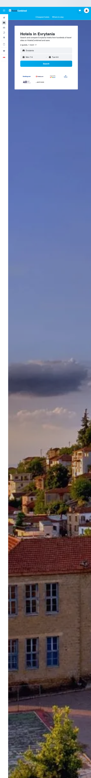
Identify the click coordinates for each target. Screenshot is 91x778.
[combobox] (28, 45)
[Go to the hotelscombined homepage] (18, 10)
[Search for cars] (4, 27)
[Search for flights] (4, 17)
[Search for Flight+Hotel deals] (4, 32)
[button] (4, 10)
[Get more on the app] (4, 44)
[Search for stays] (4, 22)
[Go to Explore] (4, 37)
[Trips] (4, 51)
